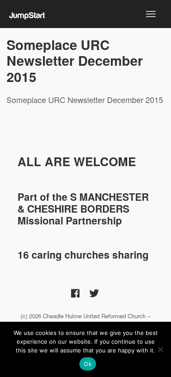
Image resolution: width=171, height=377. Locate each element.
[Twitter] (94, 292)
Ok (88, 363)
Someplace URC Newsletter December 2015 (75, 60)
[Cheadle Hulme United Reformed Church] (27, 13)
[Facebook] (75, 292)
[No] (160, 349)
